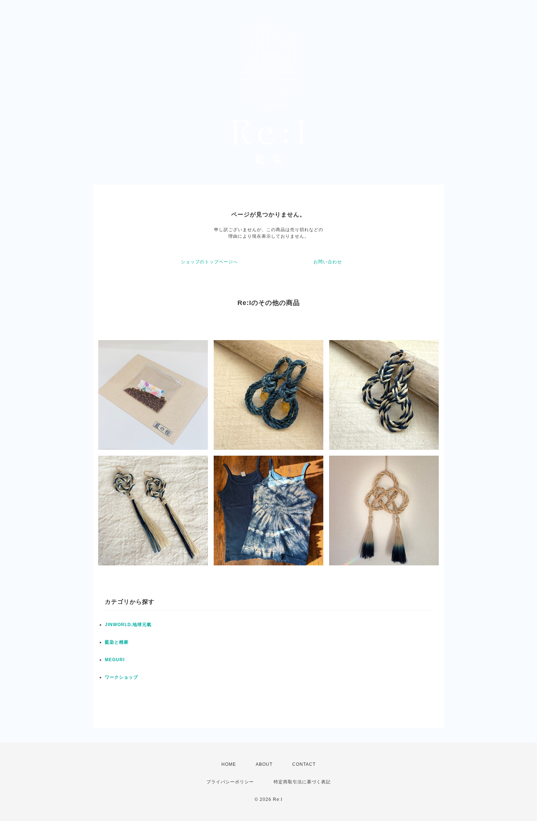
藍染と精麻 (117, 642)
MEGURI (115, 659)
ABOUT (264, 764)
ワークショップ (121, 677)
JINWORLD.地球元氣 (128, 624)
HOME (228, 764)
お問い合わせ (327, 261)
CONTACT (304, 764)
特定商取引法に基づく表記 (302, 781)
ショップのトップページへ (209, 261)
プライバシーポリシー (230, 781)
